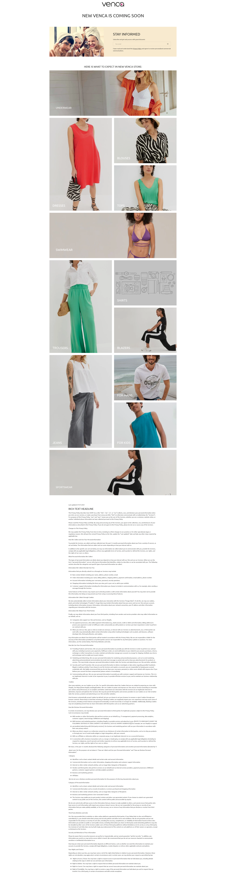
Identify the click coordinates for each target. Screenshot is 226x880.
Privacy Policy (137, 48)
